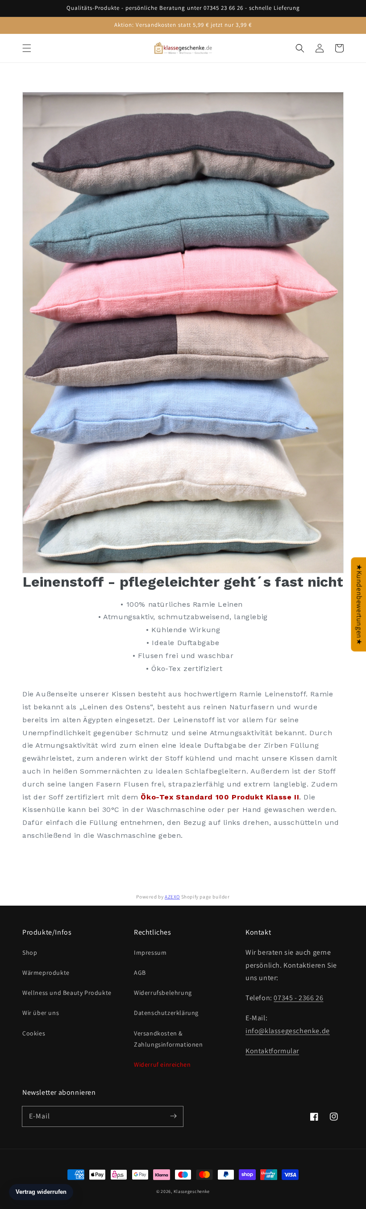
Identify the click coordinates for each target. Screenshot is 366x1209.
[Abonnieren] (173, 1116)
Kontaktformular (272, 1051)
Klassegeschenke (192, 1191)
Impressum (150, 952)
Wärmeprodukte (46, 973)
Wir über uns (40, 1013)
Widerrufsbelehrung (163, 993)
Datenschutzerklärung (166, 1013)
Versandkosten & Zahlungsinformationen (168, 1038)
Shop (29, 952)
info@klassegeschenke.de (287, 1030)
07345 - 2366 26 (298, 997)
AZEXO (172, 897)
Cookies (33, 1033)
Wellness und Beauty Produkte (67, 993)
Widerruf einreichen (162, 1064)
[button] (27, 48)
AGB (140, 973)
